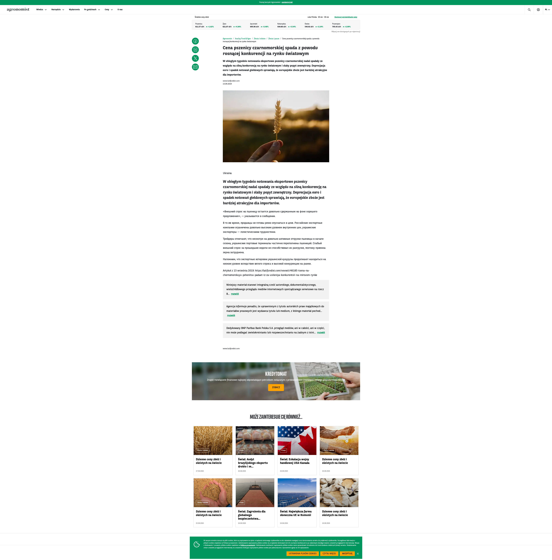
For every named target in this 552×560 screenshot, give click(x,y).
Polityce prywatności (247, 545)
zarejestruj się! (287, 2)
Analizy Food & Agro (243, 39)
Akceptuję (347, 554)
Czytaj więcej (329, 554)
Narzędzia (56, 10)
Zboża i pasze (273, 39)
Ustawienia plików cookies (303, 554)
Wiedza (39, 10)
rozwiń (235, 294)
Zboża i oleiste (259, 39)
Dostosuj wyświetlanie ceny (346, 17)
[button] (195, 41)
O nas (120, 10)
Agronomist (227, 39)
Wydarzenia (74, 10)
